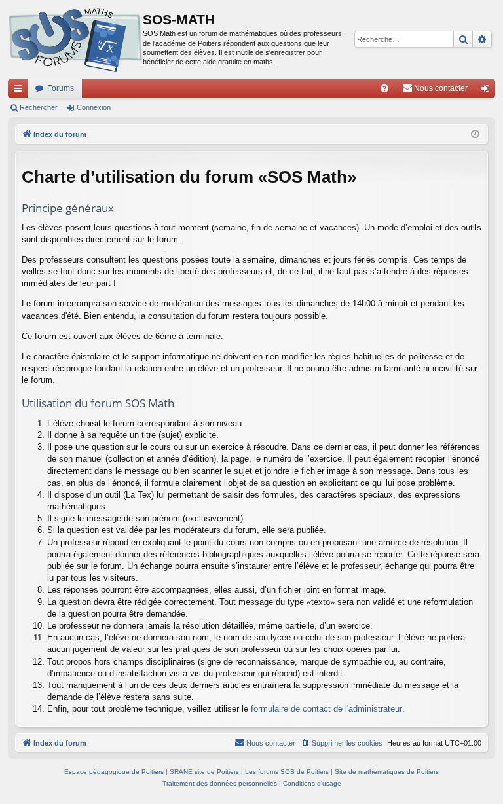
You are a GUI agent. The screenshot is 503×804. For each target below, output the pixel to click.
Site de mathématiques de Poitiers (387, 771)
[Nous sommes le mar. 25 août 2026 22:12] (475, 134)
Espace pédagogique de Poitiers (114, 771)
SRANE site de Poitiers (204, 771)
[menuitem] (384, 88)
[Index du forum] (75, 39)
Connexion (94, 107)
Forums (60, 88)
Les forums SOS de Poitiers (287, 771)
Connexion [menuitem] (488, 91)
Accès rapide (20, 91)
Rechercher (39, 107)
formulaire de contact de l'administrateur (326, 709)
